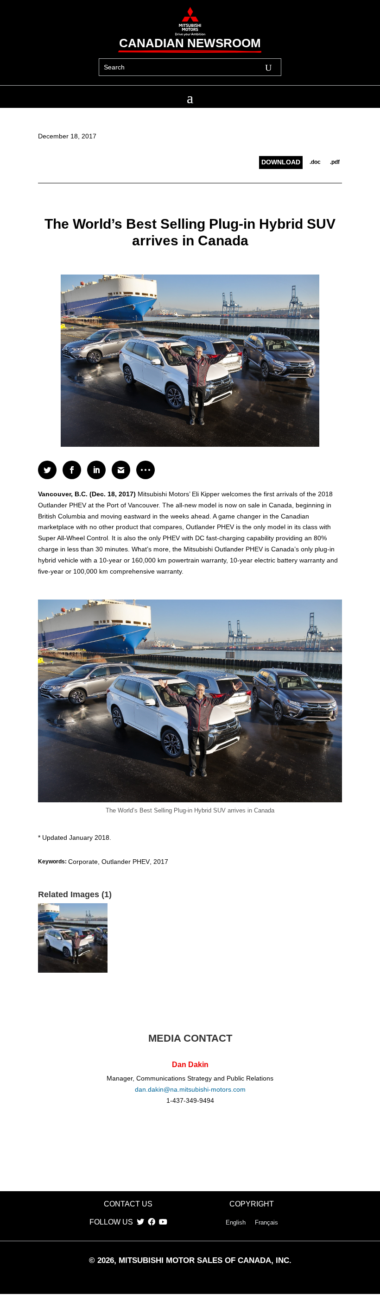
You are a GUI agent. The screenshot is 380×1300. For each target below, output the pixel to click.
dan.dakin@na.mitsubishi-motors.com (190, 1089)
